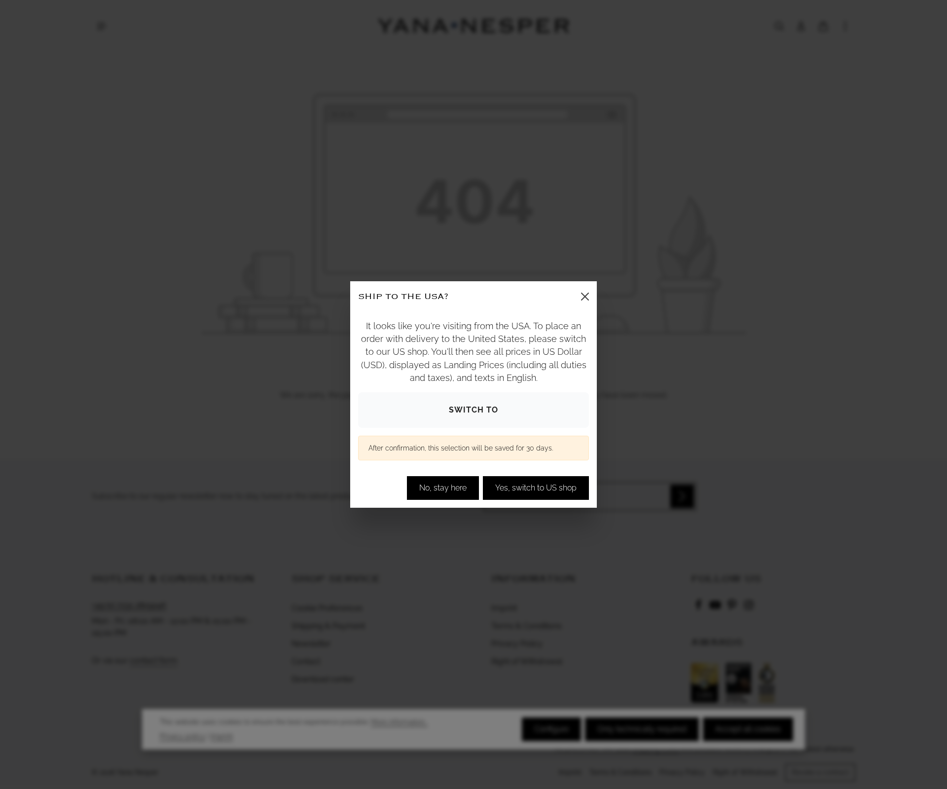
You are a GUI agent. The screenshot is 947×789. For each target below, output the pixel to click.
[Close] (585, 296)
